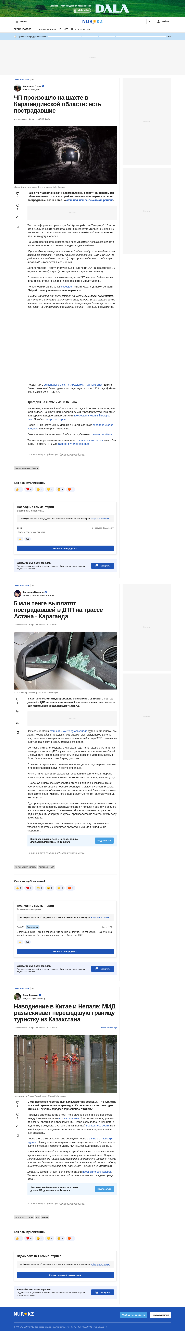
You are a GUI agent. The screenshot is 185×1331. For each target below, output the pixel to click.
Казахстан (20, 1217)
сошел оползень (69, 1118)
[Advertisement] (92, 57)
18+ (52, 867)
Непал (45, 1217)
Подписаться (104, 840)
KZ (150, 21)
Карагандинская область (26, 468)
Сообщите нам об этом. (72, 454)
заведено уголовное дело (73, 443)
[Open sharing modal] (18, 217)
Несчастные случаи (80, 29)
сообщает (67, 286)
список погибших (102, 434)
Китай (30, 1217)
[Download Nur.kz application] (92, 8)
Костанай (43, 867)
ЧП (60, 29)
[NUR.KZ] (92, 21)
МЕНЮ (23, 21)
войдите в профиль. (100, 518)
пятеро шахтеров (55, 419)
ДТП (66, 29)
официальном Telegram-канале (68, 731)
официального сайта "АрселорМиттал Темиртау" (73, 384)
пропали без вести (97, 1125)
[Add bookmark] (17, 226)
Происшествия (22, 29)
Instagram (105, 566)
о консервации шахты (90, 440)
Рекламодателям (160, 1315)
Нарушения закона (47, 29)
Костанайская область (25, 867)
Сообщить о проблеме (133, 1315)
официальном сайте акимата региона (89, 200)
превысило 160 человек (96, 1171)
